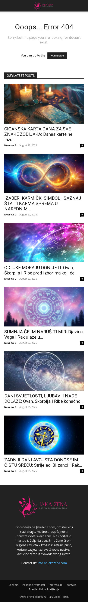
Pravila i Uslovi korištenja (44, 589)
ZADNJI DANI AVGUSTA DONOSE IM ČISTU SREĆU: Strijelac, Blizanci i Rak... (43, 462)
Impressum (56, 585)
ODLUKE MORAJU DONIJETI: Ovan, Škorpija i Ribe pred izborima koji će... (41, 270)
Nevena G (10, 145)
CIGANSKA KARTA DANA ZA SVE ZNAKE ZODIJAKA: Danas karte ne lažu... (38, 134)
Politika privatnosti (33, 585)
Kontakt (71, 585)
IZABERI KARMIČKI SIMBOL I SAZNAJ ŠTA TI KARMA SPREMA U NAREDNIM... (42, 203)
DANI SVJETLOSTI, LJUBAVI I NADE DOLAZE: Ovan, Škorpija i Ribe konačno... (44, 398)
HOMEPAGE (57, 55)
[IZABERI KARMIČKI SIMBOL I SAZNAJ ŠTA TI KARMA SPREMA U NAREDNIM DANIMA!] (44, 173)
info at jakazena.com (52, 563)
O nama (13, 585)
